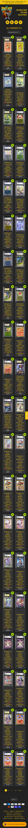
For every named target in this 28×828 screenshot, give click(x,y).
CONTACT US (18, 813)
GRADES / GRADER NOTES (17, 811)
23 (15, 790)
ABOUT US (10, 813)
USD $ (13, 799)
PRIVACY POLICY (8, 818)
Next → (20, 790)
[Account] (12, 22)
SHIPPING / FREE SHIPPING (14, 814)
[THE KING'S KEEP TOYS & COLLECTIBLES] (6, 12)
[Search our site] (20, 22)
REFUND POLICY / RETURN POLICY (14, 816)
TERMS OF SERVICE (19, 818)
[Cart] (16, 22)
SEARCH (6, 811)
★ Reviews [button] (26, 415)
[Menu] (7, 22)
